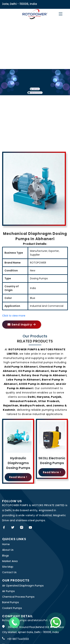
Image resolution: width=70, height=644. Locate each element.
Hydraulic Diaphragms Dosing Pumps (18, 463)
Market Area (10, 561)
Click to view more (13, 315)
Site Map (7, 567)
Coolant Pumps (12, 608)
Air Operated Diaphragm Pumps (23, 585)
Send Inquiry (22, 324)
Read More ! (18, 477)
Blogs (5, 555)
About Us (7, 550)
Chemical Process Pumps (18, 597)
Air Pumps (8, 591)
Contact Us (9, 572)
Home (6, 544)
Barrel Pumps (10, 602)
